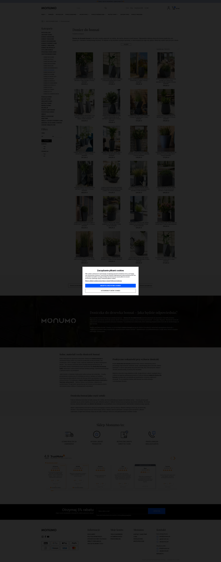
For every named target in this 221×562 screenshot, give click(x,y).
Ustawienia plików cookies (110, 290)
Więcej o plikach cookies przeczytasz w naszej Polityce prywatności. (103, 281)
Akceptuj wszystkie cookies (110, 285)
